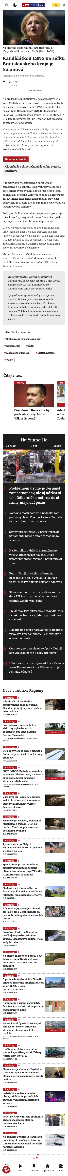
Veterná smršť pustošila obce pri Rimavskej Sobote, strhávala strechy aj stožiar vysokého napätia (22, 1028)
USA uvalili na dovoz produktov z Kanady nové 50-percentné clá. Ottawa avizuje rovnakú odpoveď (36, 667)
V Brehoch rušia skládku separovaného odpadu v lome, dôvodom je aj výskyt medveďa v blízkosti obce (22, 706)
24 (56, 5)
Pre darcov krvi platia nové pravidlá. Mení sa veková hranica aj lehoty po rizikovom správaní (37, 615)
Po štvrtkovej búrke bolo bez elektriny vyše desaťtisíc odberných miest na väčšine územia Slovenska (19, 730)
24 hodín (11, 445)
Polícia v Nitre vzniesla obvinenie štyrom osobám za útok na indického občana (23, 1120)
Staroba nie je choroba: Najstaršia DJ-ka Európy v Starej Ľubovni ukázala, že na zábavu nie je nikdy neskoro (23, 1074)
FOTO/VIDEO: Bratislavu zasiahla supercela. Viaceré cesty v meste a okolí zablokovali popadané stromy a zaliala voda (23, 776)
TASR (16, 81)
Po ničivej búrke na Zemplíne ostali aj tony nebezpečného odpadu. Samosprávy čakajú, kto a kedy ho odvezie (23, 937)
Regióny (20, 382)
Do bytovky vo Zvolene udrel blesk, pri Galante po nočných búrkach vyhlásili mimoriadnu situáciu (21, 1098)
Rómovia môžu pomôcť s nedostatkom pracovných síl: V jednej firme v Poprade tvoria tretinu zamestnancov (35, 517)
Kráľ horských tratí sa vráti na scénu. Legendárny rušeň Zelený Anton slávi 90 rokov (22, 1052)
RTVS (9, 81)
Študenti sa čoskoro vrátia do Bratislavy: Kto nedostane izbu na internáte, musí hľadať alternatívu (22, 891)
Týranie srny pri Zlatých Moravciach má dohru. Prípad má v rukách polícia (22, 847)
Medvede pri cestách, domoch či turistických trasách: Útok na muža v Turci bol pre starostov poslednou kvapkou (22, 825)
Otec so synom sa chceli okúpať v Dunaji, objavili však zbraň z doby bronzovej (35, 650)
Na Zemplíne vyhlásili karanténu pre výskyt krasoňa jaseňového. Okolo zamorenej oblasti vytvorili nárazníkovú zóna (35, 557)
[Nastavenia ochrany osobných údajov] (6, 1170)
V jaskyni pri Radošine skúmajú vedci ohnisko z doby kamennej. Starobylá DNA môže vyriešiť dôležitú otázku (22, 802)
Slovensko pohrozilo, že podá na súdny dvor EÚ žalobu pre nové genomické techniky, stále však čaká (34, 596)
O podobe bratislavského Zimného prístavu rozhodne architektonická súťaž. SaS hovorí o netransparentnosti (23, 984)
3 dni (34, 445)
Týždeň (56, 445)
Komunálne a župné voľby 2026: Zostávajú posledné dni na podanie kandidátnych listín (23, 1006)
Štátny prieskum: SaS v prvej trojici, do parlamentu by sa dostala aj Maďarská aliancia (34, 536)
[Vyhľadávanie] (7, 5)
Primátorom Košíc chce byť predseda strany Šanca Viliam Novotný (32, 414)
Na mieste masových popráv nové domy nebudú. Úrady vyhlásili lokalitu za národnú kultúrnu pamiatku (23, 960)
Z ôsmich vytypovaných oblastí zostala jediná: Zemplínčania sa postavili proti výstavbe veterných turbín (23, 913)
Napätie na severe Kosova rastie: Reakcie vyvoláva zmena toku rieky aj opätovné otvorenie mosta (36, 634)
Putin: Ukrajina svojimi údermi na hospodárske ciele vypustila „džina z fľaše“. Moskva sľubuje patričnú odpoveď (35, 577)
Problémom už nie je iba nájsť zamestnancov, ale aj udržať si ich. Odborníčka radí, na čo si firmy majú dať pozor (35, 495)
